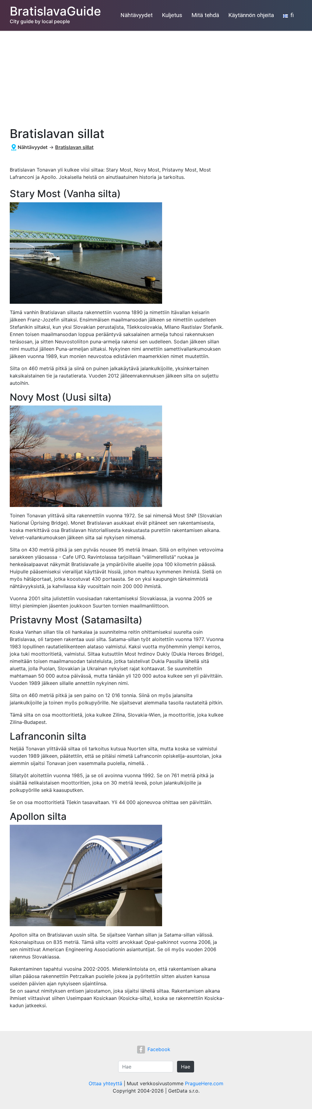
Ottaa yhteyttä (105, 1083)
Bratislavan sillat (74, 147)
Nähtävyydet (136, 15)
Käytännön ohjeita (251, 15)
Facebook (158, 1049)
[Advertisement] (156, 76)
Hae (185, 1067)
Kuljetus (172, 15)
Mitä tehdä (205, 15)
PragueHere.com (204, 1083)
